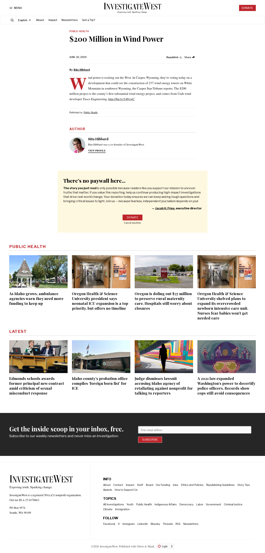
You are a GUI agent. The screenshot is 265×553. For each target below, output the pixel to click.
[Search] (12, 20)
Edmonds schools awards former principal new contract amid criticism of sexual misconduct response (36, 385)
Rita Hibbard (82, 70)
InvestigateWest (109, 546)
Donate (247, 8)
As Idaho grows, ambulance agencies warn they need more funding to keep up (36, 298)
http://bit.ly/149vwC (121, 99)
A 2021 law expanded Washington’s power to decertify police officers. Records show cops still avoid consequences (226, 385)
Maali (151, 546)
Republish (172, 57)
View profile (97, 150)
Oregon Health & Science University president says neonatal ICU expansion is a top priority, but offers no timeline (100, 301)
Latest (18, 331)
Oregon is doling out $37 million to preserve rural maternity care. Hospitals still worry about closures (163, 301)
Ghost (140, 546)
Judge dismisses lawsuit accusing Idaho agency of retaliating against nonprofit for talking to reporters (164, 385)
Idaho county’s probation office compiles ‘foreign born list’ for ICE (100, 383)
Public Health (79, 31)
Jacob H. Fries (165, 208)
